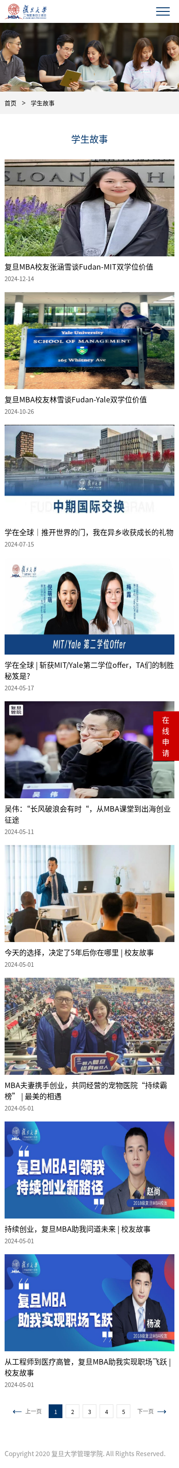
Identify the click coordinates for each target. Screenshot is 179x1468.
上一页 (33, 1411)
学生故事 (43, 102)
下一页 (145, 1411)
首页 (11, 102)
